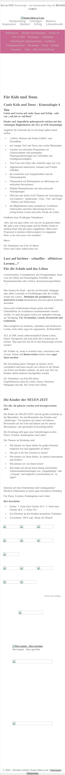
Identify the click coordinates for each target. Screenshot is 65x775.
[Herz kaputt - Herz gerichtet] (27, 646)
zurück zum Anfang (52, 596)
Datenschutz (32, 773)
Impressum (55, 770)
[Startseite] (32, 18)
